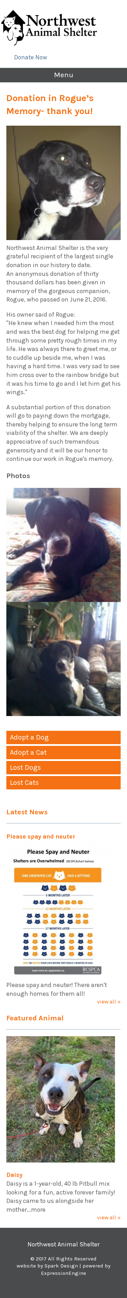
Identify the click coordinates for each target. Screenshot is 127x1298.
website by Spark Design (47, 1266)
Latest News (27, 812)
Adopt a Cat (28, 752)
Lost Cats (24, 783)
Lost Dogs (25, 767)
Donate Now (30, 57)
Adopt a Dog (29, 737)
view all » (109, 1001)
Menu (63, 75)
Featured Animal (35, 1018)
